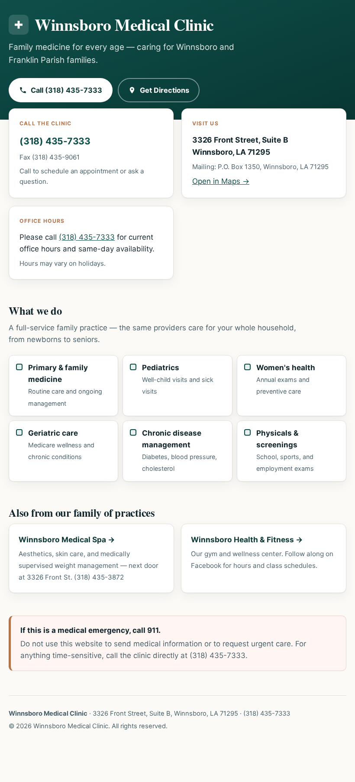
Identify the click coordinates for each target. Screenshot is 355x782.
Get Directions (164, 90)
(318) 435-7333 (54, 141)
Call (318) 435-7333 (66, 90)
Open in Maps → (220, 181)
